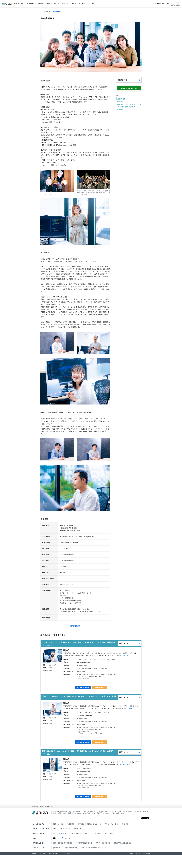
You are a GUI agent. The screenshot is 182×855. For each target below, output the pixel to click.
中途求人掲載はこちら (84, 843)
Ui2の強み (120, 102)
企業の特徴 (121, 99)
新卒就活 (81, 824)
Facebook (67, 838)
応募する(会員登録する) (129, 88)
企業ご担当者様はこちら (162, 4)
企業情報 (120, 109)
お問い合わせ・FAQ (71, 848)
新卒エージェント (110, 824)
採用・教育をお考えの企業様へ (63, 843)
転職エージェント (93, 824)
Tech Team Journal (59, 833)
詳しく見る (126, 655)
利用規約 (42, 853)
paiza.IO (97, 833)
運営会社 (34, 853)
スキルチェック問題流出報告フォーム (93, 848)
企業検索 (125, 824)
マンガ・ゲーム (78, 829)
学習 (54, 829)
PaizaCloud (109, 833)
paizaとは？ (90, 4)
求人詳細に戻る (75, 626)
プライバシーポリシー (54, 853)
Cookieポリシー (67, 853)
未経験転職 (70, 824)
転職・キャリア (58, 824)
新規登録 (178, 6)
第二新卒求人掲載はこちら (122, 843)
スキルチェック (65, 829)
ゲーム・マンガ (71, 4)
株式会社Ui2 (46, 662)
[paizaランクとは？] (139, 80)
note (86, 833)
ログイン (173, 6)
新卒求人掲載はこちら (103, 843)
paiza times (76, 833)
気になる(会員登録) (83, 687)
